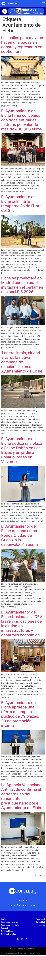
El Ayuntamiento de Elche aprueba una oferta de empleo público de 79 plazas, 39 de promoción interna (20, 714)
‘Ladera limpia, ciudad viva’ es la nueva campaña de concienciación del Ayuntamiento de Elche (21, 361)
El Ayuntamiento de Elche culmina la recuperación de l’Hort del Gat (21, 203)
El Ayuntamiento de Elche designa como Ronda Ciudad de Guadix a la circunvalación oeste (19, 535)
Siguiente (39, 875)
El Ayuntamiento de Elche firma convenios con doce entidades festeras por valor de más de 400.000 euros (21, 120)
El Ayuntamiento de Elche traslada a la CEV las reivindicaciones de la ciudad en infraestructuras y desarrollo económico (21, 623)
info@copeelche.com (23, 905)
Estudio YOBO (35, 953)
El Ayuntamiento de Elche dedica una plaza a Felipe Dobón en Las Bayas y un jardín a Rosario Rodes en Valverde (21, 450)
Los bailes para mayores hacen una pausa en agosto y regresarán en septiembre (22, 44)
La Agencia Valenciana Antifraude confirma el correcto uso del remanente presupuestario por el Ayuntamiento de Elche (21, 796)
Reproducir (4, 11)
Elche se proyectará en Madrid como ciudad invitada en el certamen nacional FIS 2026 (22, 285)
